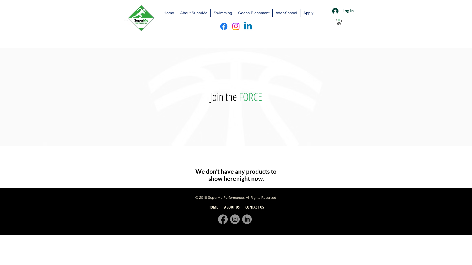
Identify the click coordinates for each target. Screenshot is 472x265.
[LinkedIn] (247, 219)
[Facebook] (224, 26)
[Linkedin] (248, 26)
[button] (339, 22)
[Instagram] (236, 26)
